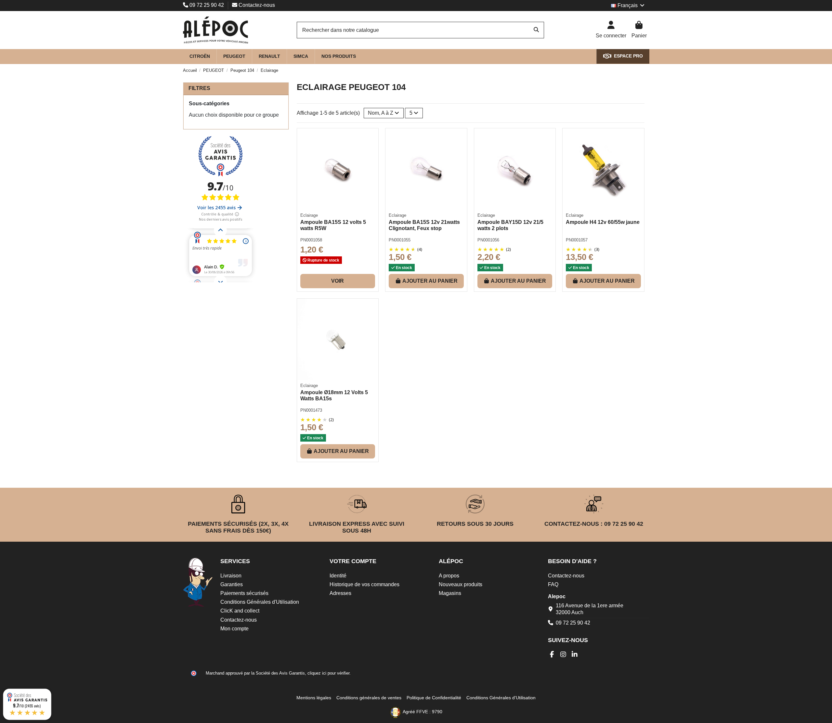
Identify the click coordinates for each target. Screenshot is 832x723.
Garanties (231, 584)
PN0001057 (577, 240)
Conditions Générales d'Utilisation (259, 602)
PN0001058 (311, 240)
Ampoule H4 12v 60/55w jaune (603, 222)
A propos (449, 575)
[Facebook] (552, 654)
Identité (338, 575)
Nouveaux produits (460, 584)
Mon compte (234, 628)
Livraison (230, 575)
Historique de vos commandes (364, 584)
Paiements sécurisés (244, 593)
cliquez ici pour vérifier (328, 673)
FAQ (553, 584)
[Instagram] (563, 654)
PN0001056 (488, 240)
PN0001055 (399, 240)
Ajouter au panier (430, 281)
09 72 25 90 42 (206, 5)
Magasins (450, 593)
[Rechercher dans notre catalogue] (536, 30)
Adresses (340, 593)
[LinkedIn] (575, 654)
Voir (337, 281)
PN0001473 (311, 410)
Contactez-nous (256, 5)
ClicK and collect (239, 610)
